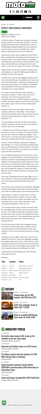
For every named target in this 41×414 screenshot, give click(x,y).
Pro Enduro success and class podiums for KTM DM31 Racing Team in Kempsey (19, 355)
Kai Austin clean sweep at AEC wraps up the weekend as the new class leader (18, 337)
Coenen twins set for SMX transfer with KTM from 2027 (25, 296)
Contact (10, 405)
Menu (38, 19)
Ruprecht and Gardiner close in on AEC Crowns (19, 346)
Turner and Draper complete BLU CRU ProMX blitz (20, 377)
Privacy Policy (17, 405)
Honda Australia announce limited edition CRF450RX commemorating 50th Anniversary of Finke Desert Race (19, 367)
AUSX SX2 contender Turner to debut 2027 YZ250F (25, 306)
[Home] (20, 4)
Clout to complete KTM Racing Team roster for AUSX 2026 (25, 316)
